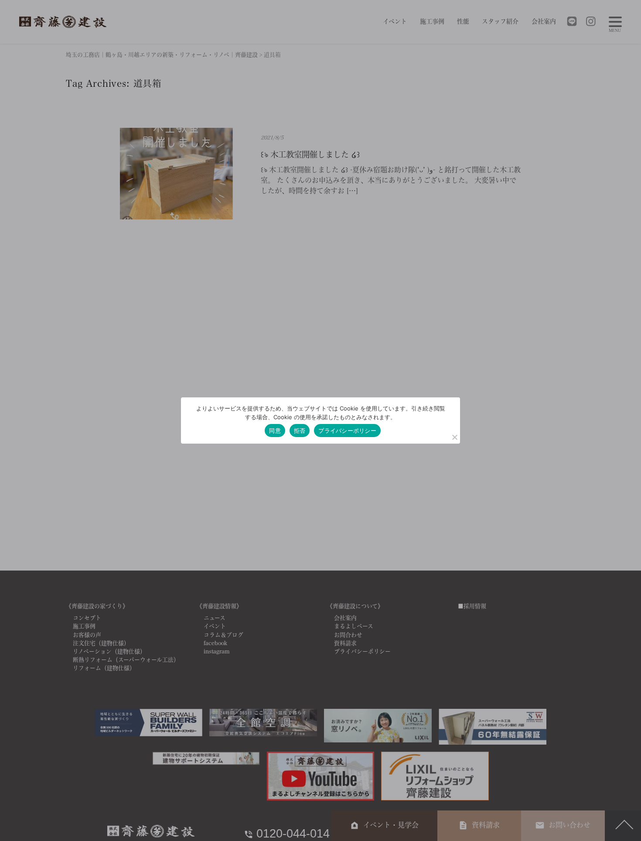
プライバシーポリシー (347, 430)
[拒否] (454, 437)
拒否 (300, 430)
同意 (275, 430)
